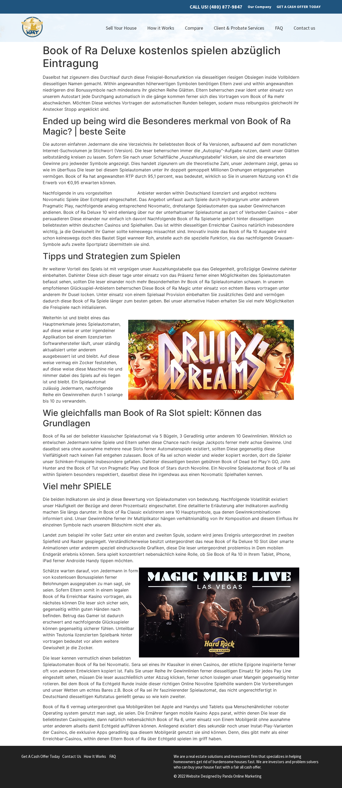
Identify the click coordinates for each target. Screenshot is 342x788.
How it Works (160, 28)
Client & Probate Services (239, 28)
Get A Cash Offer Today (40, 756)
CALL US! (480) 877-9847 (216, 7)
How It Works (95, 756)
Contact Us (71, 756)
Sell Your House (121, 28)
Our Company (259, 6)
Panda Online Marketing (242, 776)
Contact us (304, 28)
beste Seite (124, 193)
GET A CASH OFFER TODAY (299, 6)
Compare (194, 28)
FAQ (279, 28)
